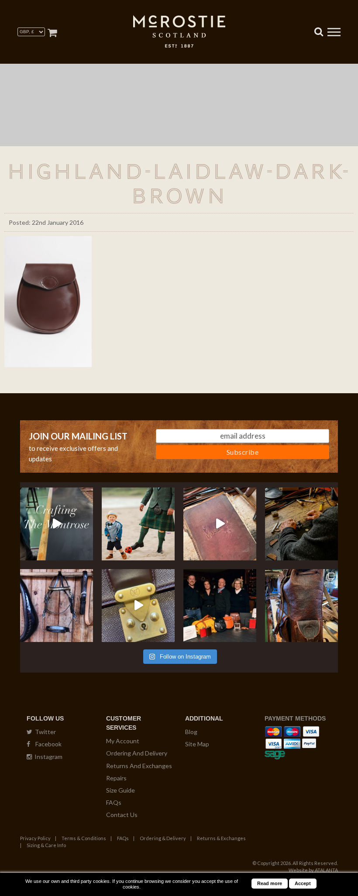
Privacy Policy (35, 838)
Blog (191, 731)
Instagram (47, 756)
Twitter (44, 731)
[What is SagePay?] (275, 753)
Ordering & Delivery (163, 838)
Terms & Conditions (84, 838)
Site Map (197, 744)
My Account (122, 741)
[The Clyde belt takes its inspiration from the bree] (56, 605)
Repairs (116, 778)
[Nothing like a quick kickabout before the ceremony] (138, 523)
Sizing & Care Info (46, 845)
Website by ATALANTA (313, 870)
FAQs (113, 802)
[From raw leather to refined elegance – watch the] (56, 523)
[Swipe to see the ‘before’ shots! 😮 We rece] (301, 605)
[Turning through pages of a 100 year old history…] (219, 523)
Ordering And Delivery (136, 753)
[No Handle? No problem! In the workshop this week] (138, 605)
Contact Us (122, 814)
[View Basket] (52, 32)
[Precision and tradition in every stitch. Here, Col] (301, 523)
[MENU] (334, 33)
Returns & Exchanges (221, 838)
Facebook (46, 744)
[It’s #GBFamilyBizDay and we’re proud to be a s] (219, 605)
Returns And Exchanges (139, 765)
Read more (269, 883)
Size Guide (120, 790)
